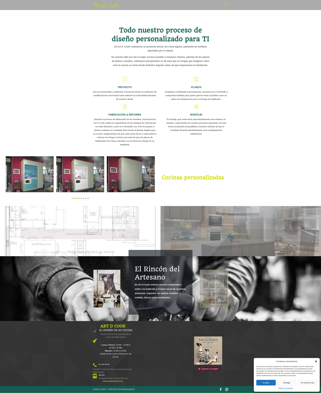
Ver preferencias (307, 383)
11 (89, 251)
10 (87, 251)
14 (249, 251)
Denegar (286, 383)
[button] (316, 361)
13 (247, 251)
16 (253, 251)
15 (251, 251)
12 (245, 251)
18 (257, 251)
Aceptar (266, 383)
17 (255, 251)
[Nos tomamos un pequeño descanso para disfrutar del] (208, 350)
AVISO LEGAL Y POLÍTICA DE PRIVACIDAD (114, 389)
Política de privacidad (285, 388)
